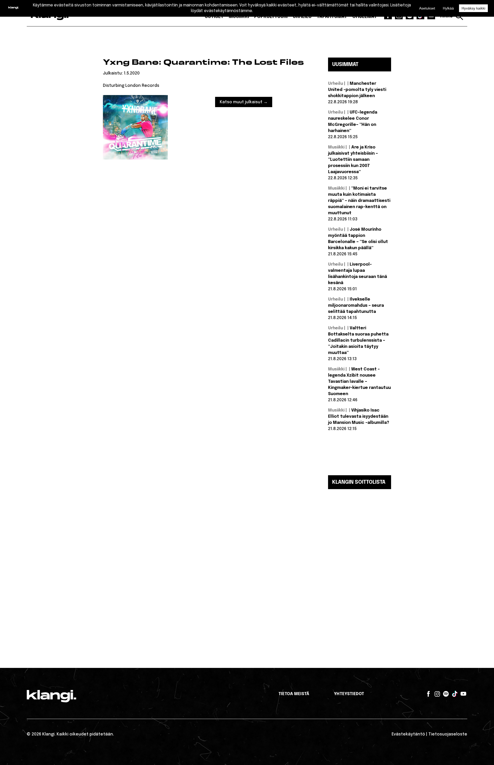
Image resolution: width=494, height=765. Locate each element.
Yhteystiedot (349, 694)
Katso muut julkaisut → (244, 102)
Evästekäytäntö (408, 734)
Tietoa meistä (293, 694)
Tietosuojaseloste (447, 734)
